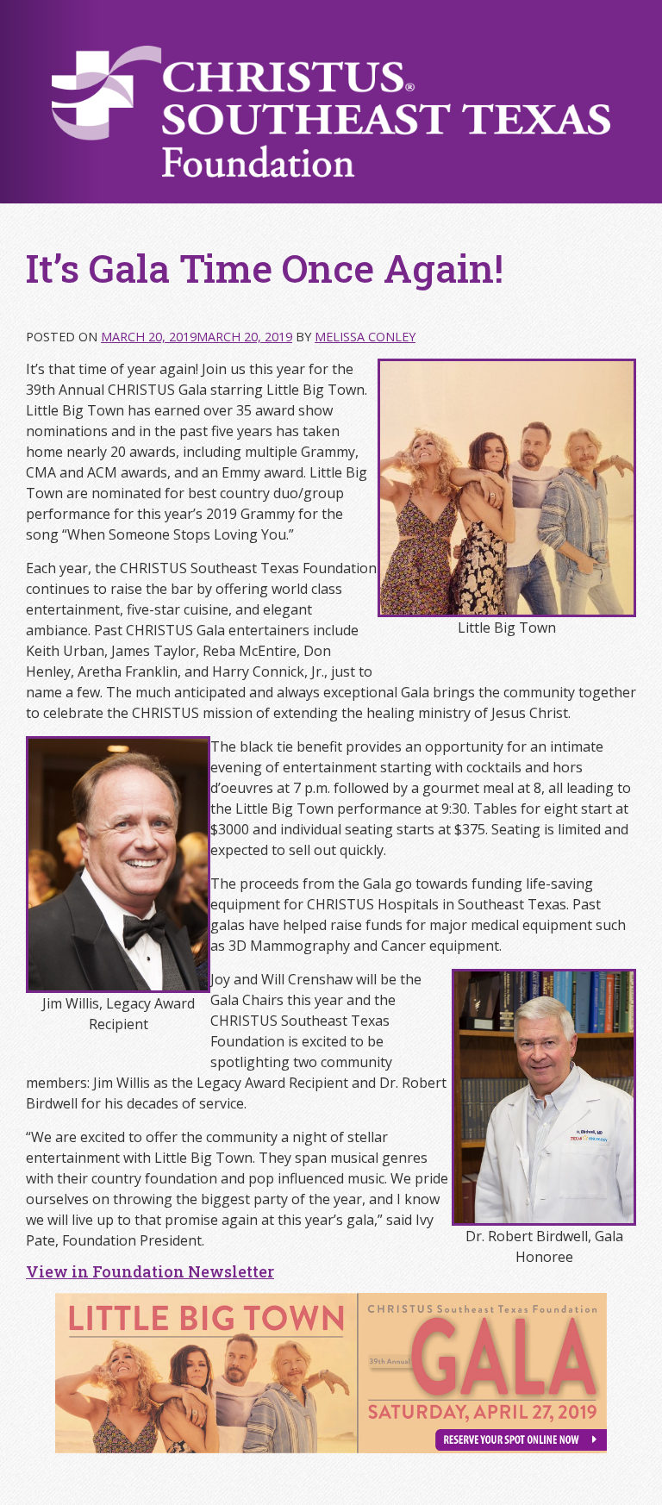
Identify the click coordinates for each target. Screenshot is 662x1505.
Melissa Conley (365, 336)
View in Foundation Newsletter (150, 1271)
